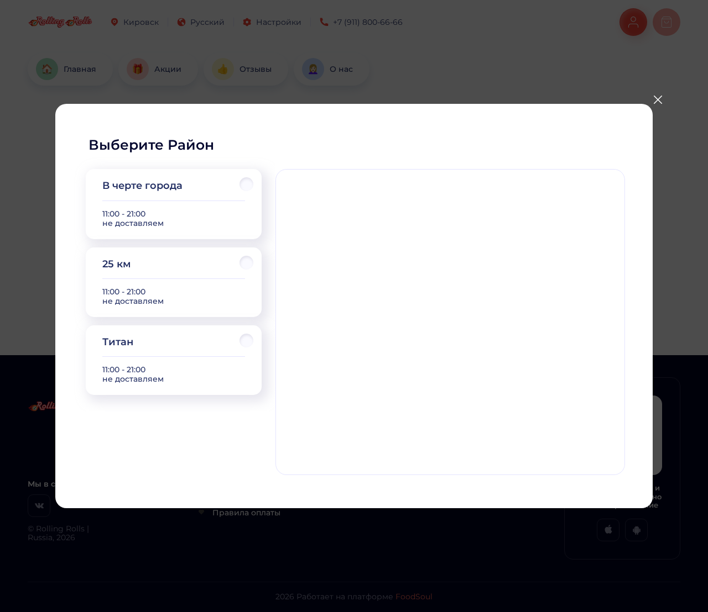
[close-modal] (657, 100)
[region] (173, 281)
